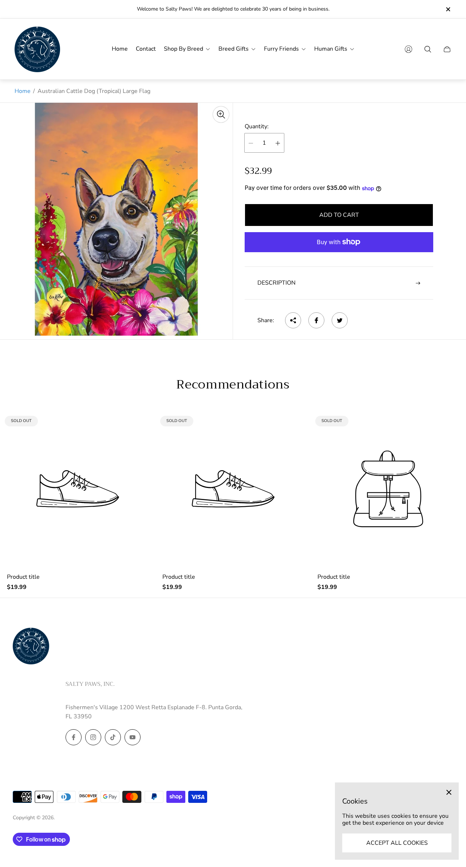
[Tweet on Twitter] (340, 320)
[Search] (428, 49)
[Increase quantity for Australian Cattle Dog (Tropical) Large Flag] (278, 143)
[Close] (449, 792)
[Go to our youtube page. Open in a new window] (133, 737)
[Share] (293, 320)
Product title (23, 577)
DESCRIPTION (276, 283)
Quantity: (257, 126)
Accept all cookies (397, 843)
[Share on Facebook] (316, 320)
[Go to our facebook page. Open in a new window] (74, 737)
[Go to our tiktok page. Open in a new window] (113, 737)
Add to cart (339, 215)
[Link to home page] (31, 646)
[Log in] (408, 49)
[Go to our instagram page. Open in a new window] (93, 737)
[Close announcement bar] (447, 9)
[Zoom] (221, 114)
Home (23, 91)
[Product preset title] (77, 489)
